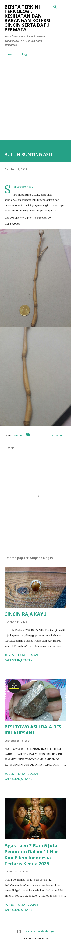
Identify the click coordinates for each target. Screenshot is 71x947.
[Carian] (55, 7)
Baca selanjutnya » (19, 660)
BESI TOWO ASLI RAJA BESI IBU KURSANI (34, 729)
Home (8, 54)
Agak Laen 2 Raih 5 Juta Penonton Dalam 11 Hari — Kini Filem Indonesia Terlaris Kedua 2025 (35, 854)
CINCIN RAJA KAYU (26, 614)
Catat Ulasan (28, 655)
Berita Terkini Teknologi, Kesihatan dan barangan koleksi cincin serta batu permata (28, 18)
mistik (18, 435)
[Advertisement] (35, 102)
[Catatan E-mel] (28, 435)
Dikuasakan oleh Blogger (38, 931)
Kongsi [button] (57, 435)
